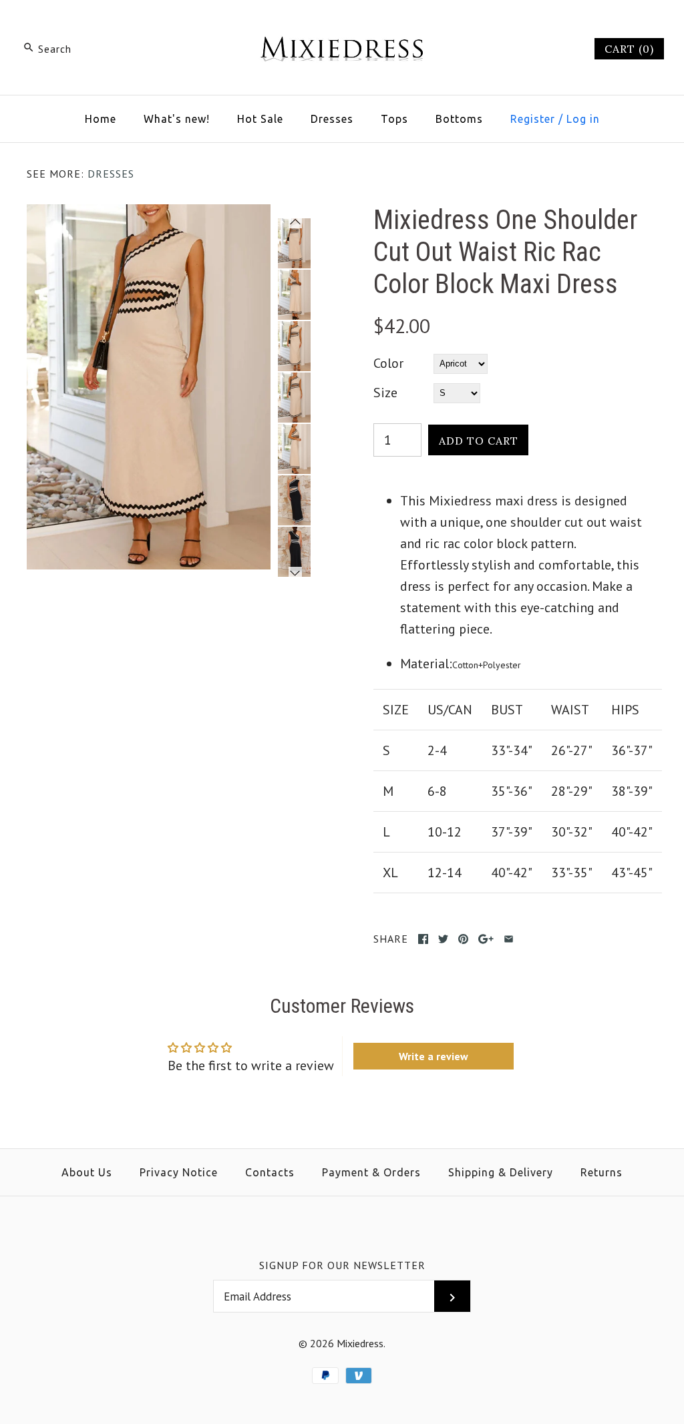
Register (532, 119)
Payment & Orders (371, 1172)
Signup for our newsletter (342, 1265)
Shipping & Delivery (500, 1172)
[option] (294, 243)
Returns (601, 1172)
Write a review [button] (433, 1056)
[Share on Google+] (486, 939)
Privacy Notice (179, 1172)
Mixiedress (360, 1343)
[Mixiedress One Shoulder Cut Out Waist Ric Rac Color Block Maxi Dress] (149, 215)
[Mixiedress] (342, 24)
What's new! (177, 119)
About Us (86, 1172)
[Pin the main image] (463, 939)
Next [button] (295, 572)
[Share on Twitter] (443, 939)
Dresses (332, 119)
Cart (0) (629, 48)
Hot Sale (260, 119)
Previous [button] (295, 224)
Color (388, 363)
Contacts (270, 1172)
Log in (583, 119)
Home (100, 119)
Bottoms (459, 119)
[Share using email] (509, 939)
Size (385, 392)
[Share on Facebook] (423, 939)
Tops (394, 119)
